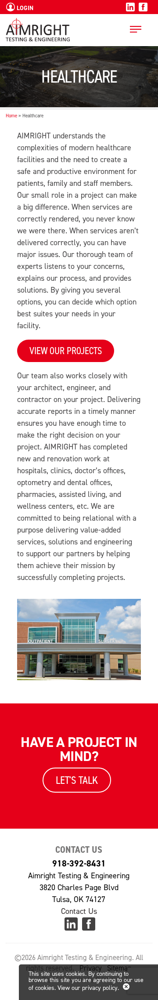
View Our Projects (65, 350)
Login (24, 8)
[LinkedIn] (130, 9)
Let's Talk (77, 780)
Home (11, 115)
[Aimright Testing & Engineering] (38, 35)
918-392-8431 (79, 863)
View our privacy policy (87, 988)
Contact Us (79, 911)
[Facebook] (143, 9)
